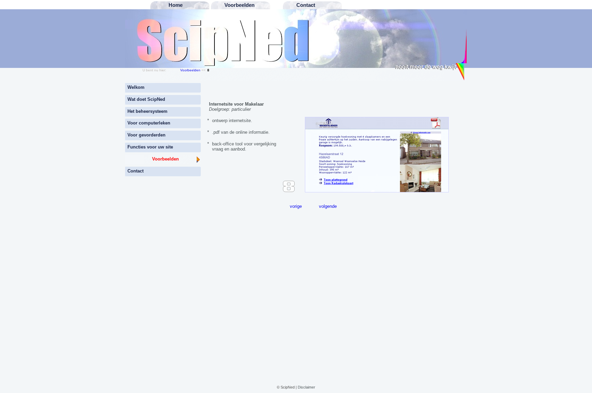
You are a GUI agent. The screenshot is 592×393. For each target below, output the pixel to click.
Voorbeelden (190, 70)
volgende (328, 206)
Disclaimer (306, 387)
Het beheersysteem (147, 111)
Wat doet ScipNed (146, 99)
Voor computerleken (148, 123)
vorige (296, 206)
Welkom (136, 87)
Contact (135, 171)
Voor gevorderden (146, 135)
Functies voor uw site (150, 147)
